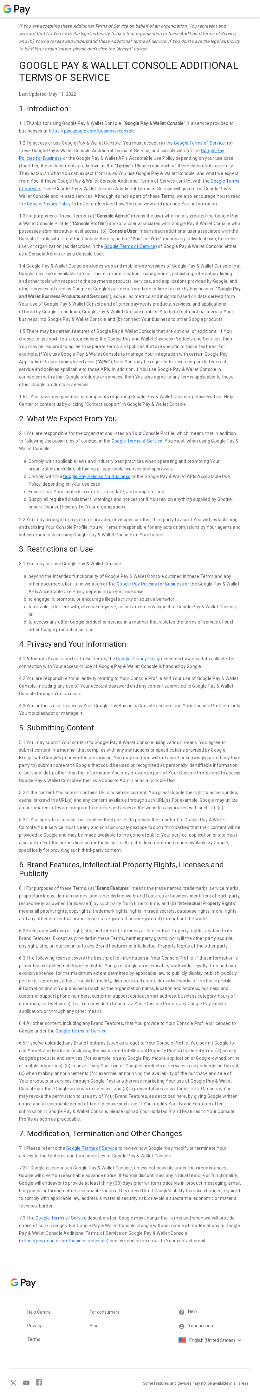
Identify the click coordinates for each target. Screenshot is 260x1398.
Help (192, 1311)
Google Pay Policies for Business (96, 476)
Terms (33, 1339)
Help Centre (39, 1312)
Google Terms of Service (199, 143)
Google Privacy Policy (49, 203)
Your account (201, 1325)
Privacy (34, 1325)
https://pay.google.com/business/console (92, 130)
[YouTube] (24, 1385)
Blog (94, 1325)
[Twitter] (14, 1385)
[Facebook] (37, 1385)
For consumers (105, 1312)
